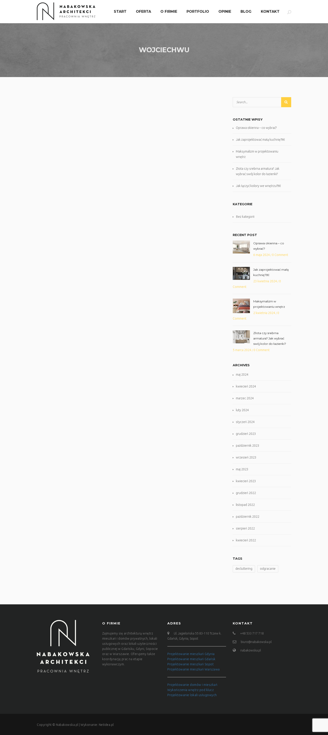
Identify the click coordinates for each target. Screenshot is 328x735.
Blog (246, 11)
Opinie (224, 11)
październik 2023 (247, 445)
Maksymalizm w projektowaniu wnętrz (269, 303)
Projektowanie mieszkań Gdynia (191, 654)
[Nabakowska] (66, 11)
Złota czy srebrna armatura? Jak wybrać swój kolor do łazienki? (269, 338)
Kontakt (270, 11)
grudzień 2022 (246, 493)
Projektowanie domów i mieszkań (192, 685)
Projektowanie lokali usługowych (192, 695)
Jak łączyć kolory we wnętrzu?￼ (258, 186)
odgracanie (268, 568)
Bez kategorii (245, 216)
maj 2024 (242, 374)
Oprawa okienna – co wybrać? (256, 128)
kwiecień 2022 (246, 540)
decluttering (243, 568)
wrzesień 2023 (246, 457)
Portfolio (198, 11)
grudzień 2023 (246, 434)
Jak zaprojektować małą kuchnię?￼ (260, 139)
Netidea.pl (106, 725)
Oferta (143, 11)
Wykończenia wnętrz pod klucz (190, 690)
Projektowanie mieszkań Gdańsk (191, 659)
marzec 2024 (245, 398)
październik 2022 (247, 516)
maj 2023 (242, 469)
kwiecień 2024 (246, 386)
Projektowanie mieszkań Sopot (190, 664)
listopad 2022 (245, 505)
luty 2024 (242, 410)
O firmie (168, 11)
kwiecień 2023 (246, 481)
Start (120, 11)
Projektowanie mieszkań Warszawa (193, 669)
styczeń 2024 (245, 422)
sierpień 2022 (245, 528)
